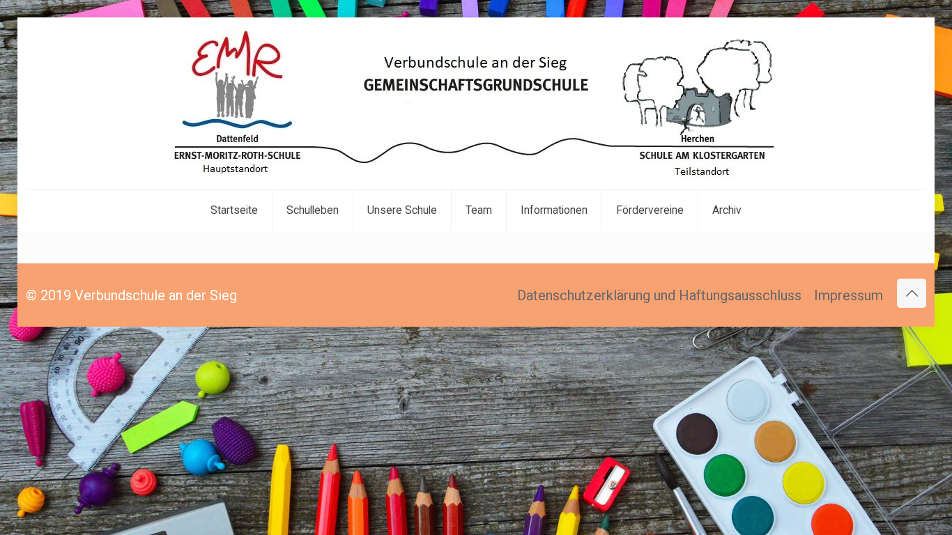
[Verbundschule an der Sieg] (476, 103)
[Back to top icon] (911, 293)
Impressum (848, 295)
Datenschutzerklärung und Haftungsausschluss (659, 295)
